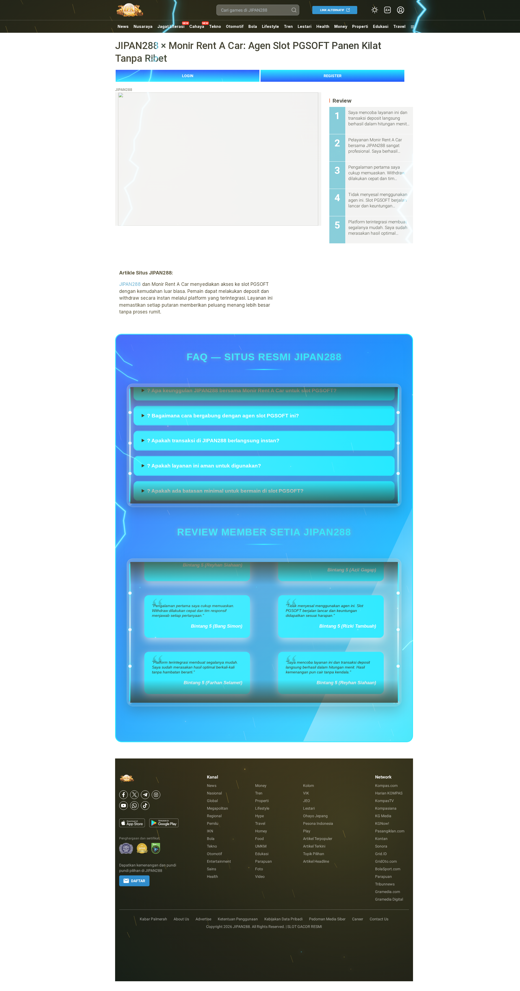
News (123, 26)
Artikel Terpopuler (317, 838)
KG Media (383, 816)
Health (322, 26)
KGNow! (382, 823)
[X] (134, 794)
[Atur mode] (374, 10)
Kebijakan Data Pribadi (283, 919)
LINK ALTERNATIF (332, 10)
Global (212, 801)
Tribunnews (385, 884)
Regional (214, 816)
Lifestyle (270, 26)
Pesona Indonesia (318, 823)
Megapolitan (217, 808)
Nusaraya (143, 26)
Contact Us (379, 919)
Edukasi (380, 26)
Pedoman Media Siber (327, 919)
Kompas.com (386, 785)
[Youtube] (123, 805)
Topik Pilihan (313, 854)
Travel (399, 26)
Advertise (203, 919)
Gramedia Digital (389, 899)
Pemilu (212, 823)
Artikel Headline (316, 861)
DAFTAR (138, 881)
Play (306, 831)
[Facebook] (123, 794)
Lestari (304, 28)
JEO (306, 801)
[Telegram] (145, 794)
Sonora (381, 846)
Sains (211, 869)
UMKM (260, 846)
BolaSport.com (387, 869)
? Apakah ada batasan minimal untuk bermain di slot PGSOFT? (225, 398)
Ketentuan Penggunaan (238, 919)
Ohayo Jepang (315, 816)
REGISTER (333, 76)
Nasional (214, 793)
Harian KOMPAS (388, 793)
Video (260, 876)
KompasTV (384, 801)
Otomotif (234, 26)
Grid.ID (381, 854)
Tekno (215, 26)
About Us (181, 919)
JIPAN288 (123, 89)
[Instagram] (156, 794)
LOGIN (187, 76)
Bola (252, 26)
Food (259, 838)
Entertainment (219, 861)
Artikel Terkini (314, 846)
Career (357, 919)
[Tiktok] (145, 805)
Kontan (381, 838)
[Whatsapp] (134, 805)
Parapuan (263, 861)
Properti (360, 26)
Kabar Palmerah (153, 919)
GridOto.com (386, 861)
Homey (261, 831)
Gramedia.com (387, 891)
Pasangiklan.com (389, 831)
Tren (288, 26)
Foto (259, 869)
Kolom (308, 785)
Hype (259, 816)
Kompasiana (385, 808)
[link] (387, 10)
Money (340, 26)
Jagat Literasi (170, 26)
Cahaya (196, 26)
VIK (306, 793)
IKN (210, 831)
